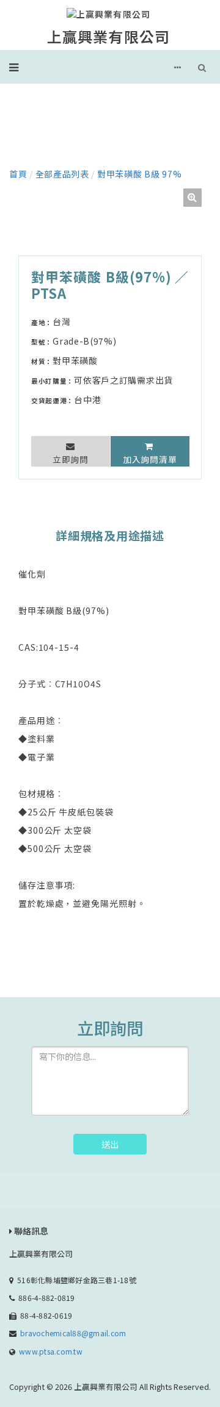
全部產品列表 (62, 174)
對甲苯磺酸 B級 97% (139, 174)
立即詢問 (71, 459)
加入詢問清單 (150, 459)
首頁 (18, 174)
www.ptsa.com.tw (50, 1351)
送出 (110, 1144)
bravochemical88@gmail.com (73, 1333)
